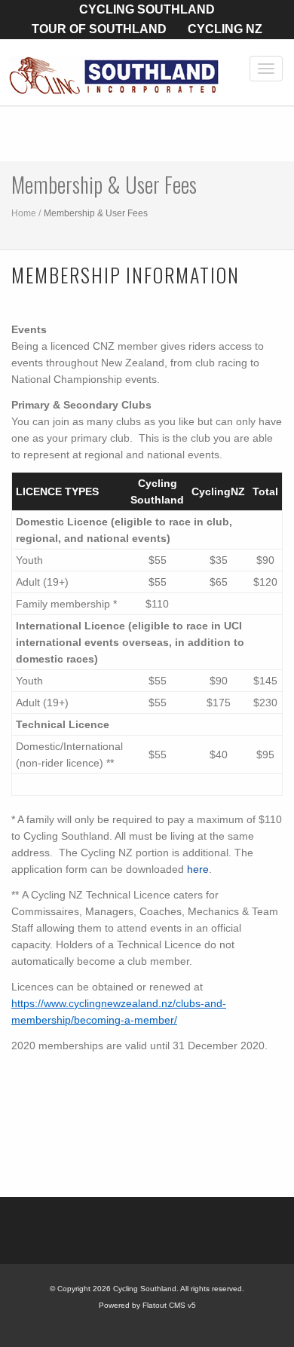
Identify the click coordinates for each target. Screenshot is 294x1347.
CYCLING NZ (225, 29)
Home (23, 213)
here (198, 869)
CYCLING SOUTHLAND (147, 9)
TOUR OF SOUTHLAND (99, 29)
